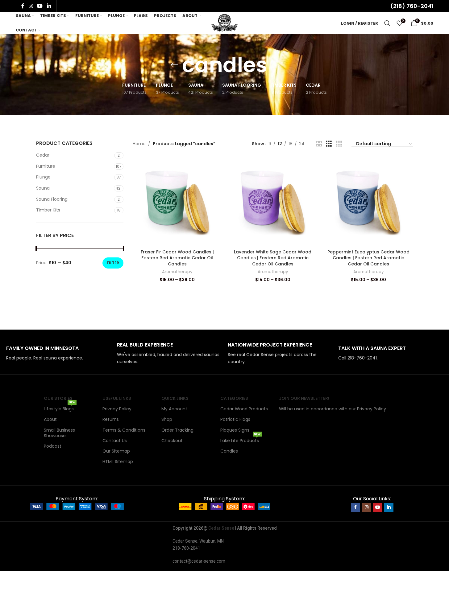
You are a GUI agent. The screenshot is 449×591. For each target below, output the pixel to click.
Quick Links (175, 398)
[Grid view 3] (329, 144)
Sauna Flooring (52, 199)
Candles (229, 451)
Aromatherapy (177, 272)
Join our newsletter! (304, 398)
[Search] (387, 23)
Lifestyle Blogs (59, 408)
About (50, 419)
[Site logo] (224, 23)
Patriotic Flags (235, 419)
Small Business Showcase (59, 433)
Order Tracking (177, 430)
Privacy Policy (116, 409)
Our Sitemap (116, 451)
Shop (166, 419)
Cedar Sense (221, 528)
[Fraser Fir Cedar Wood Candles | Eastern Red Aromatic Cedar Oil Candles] (177, 201)
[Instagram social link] (31, 6)
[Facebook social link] (23, 6)
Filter (113, 262)
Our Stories (58, 398)
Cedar (42, 155)
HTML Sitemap (117, 461)
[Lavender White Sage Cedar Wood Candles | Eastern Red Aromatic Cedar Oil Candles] (273, 201)
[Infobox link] (58, 353)
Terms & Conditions (123, 430)
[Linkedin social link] (49, 6)
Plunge (43, 177)
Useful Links (116, 398)
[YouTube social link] (40, 6)
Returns (110, 419)
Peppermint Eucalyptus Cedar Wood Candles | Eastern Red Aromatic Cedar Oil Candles (368, 258)
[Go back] (174, 65)
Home (139, 144)
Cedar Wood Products (244, 409)
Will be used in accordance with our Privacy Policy (332, 409)
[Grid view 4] (339, 144)
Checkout (172, 440)
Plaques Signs (234, 430)
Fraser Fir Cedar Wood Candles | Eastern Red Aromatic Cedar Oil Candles (177, 258)
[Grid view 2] (319, 144)
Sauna (43, 188)
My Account (174, 409)
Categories (234, 398)
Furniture (45, 166)
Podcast (52, 446)
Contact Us (114, 440)
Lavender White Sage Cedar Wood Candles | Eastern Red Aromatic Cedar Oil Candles (272, 258)
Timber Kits (48, 210)
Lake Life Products (240, 439)
